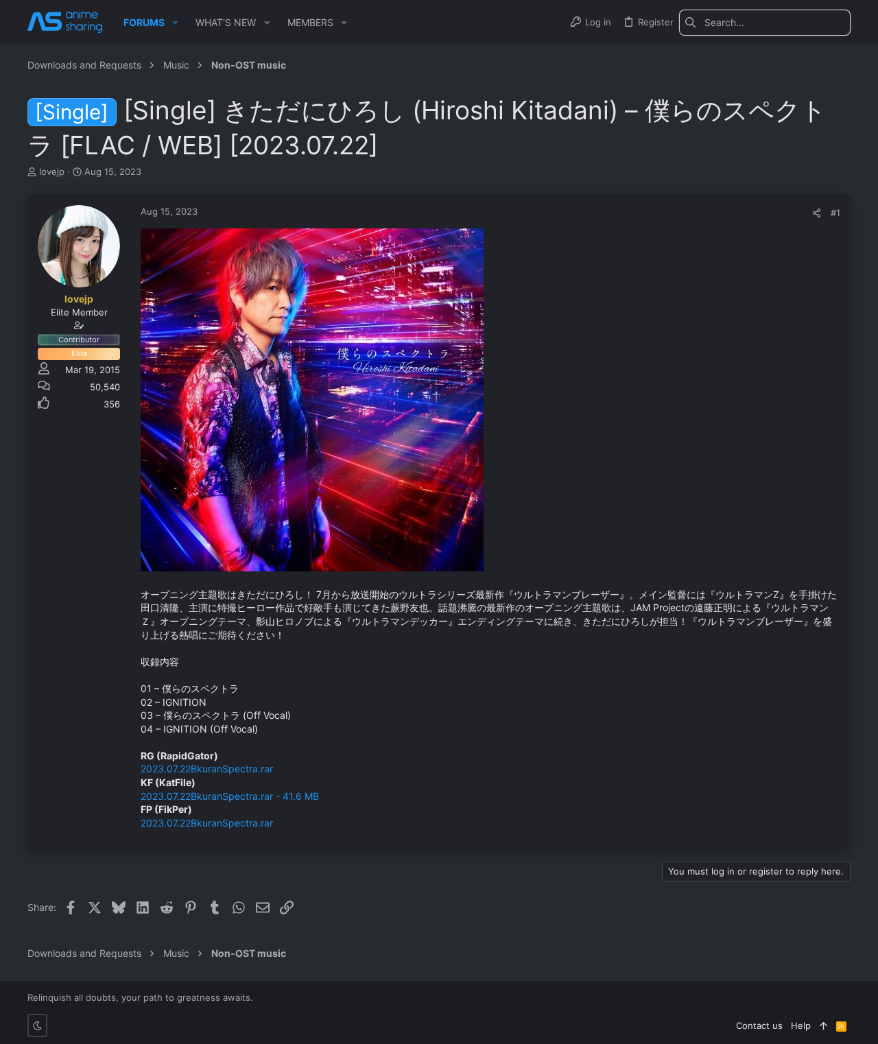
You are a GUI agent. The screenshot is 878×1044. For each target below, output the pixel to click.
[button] (175, 22)
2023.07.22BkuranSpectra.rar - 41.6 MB (230, 796)
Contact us (759, 1025)
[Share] (816, 213)
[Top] (823, 1025)
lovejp (51, 171)
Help (801, 1025)
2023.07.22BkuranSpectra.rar (207, 768)
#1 (835, 212)
